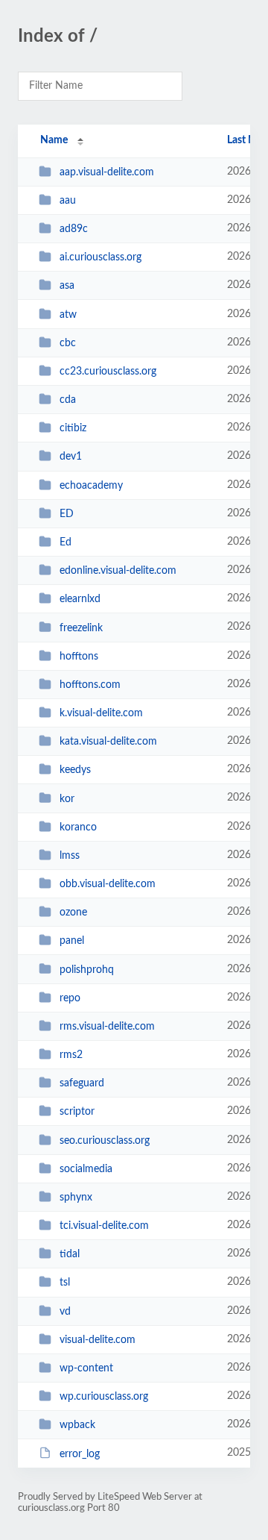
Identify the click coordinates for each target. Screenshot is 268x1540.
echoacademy (91, 486)
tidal (70, 1254)
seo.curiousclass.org (105, 1141)
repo (70, 998)
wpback (77, 1425)
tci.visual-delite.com (104, 1226)
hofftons (79, 656)
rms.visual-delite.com (107, 1026)
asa (67, 286)
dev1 (71, 456)
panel (72, 941)
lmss (70, 856)
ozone (73, 912)
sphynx (76, 1197)
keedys (75, 770)
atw (68, 315)
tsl (65, 1282)
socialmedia (86, 1169)
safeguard (82, 1083)
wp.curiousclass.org (104, 1397)
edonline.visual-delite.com (118, 571)
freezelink (81, 627)
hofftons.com (90, 685)
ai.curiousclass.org (100, 257)
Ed (65, 542)
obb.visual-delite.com (108, 884)
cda (68, 400)
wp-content (86, 1368)
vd (65, 1311)
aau (68, 200)
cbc (68, 343)
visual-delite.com (97, 1340)
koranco (78, 827)
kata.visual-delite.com (108, 741)
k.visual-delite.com (101, 713)
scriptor (77, 1112)
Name (54, 140)
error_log (80, 1453)
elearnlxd (80, 599)
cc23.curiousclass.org (108, 371)
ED (67, 514)
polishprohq (87, 969)
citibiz (73, 428)
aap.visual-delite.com (107, 172)
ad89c (74, 229)
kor (67, 798)
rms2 (71, 1055)
